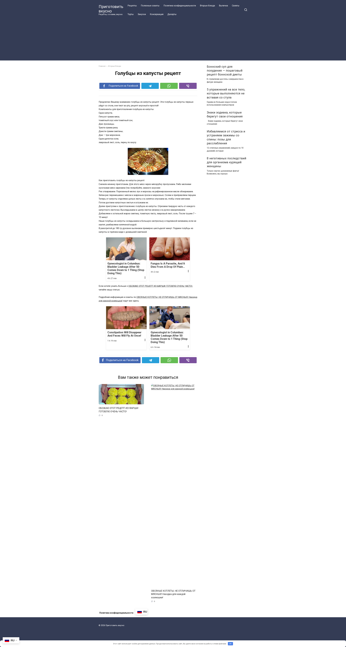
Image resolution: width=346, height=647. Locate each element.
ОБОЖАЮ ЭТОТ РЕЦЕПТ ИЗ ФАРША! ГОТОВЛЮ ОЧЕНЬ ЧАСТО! (160, 286)
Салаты (235, 5)
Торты (131, 14)
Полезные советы (150, 5)
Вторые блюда (207, 5)
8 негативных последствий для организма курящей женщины (226, 162)
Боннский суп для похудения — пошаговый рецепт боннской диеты (224, 70)
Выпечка (223, 5)
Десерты (172, 14)
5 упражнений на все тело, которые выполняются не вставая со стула (226, 93)
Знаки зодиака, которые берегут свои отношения (225, 114)
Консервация (156, 14)
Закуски (142, 14)
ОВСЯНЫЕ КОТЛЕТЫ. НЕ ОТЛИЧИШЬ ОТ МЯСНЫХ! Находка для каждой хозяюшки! (173, 594)
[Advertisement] (173, 39)
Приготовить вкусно (111, 8)
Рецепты (132, 5)
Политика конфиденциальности (180, 5)
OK (230, 644)
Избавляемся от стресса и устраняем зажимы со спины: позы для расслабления (226, 137)
